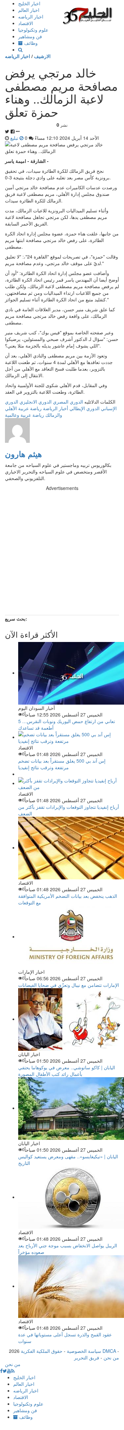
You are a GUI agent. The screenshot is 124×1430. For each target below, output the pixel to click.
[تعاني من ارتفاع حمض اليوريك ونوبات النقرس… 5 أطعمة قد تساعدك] (71, 672)
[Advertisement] (62, 553)
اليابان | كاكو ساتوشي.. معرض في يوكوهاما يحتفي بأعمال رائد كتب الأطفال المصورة (66, 1070)
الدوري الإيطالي (84, 408)
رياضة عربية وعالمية (24, 414)
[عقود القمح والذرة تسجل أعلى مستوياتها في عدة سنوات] (71, 1286)
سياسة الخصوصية (84, 1351)
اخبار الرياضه (30, 16)
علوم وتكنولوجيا (33, 29)
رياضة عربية (30, 408)
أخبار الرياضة (55, 408)
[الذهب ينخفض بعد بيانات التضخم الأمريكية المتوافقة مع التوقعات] (71, 847)
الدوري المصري (68, 401)
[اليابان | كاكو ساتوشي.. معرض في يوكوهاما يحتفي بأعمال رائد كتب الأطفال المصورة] (71, 1019)
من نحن (111, 1357)
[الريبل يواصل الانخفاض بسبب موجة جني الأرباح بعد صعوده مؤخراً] (71, 1197)
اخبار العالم (28, 10)
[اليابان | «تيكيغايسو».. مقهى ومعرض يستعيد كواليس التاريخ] (71, 1108)
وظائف (30, 43)
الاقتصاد (25, 23)
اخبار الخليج (29, 3)
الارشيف (42, 56)
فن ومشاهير (30, 36)
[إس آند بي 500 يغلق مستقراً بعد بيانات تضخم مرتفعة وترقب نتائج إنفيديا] (68, 737)
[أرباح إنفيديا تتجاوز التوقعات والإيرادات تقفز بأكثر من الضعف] (68, 783)
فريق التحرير (86, 1357)
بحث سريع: (16, 618)
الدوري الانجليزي (36, 401)
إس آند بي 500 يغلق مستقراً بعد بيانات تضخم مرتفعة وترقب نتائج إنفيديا (61, 764)
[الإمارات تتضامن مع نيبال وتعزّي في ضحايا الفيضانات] (71, 936)
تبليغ (15, 138)
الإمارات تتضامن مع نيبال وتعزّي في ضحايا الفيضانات (68, 985)
